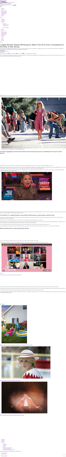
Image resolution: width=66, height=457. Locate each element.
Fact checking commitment (7, 447)
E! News (37, 291)
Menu (1, 6)
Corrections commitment (7, 448)
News (2, 8)
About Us (4, 23)
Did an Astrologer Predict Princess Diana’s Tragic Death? (10, 380)
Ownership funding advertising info (9, 449)
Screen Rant (48, 217)
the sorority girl (22, 224)
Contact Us (5, 444)
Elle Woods (24, 55)
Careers (4, 445)
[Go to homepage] (3, 437)
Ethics (4, 446)
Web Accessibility (6, 27)
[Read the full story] (26, 378)
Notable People (4, 12)
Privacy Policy (5, 25)
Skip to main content (3, 0)
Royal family (3, 13)
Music (2, 14)
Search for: (2, 5)
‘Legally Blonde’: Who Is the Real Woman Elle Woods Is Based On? (10, 274)
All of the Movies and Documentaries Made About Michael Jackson (12, 415)
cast (20, 240)
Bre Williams (3, 50)
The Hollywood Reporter (20, 221)
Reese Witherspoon (15, 55)
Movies (3, 15)
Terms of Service (6, 24)
